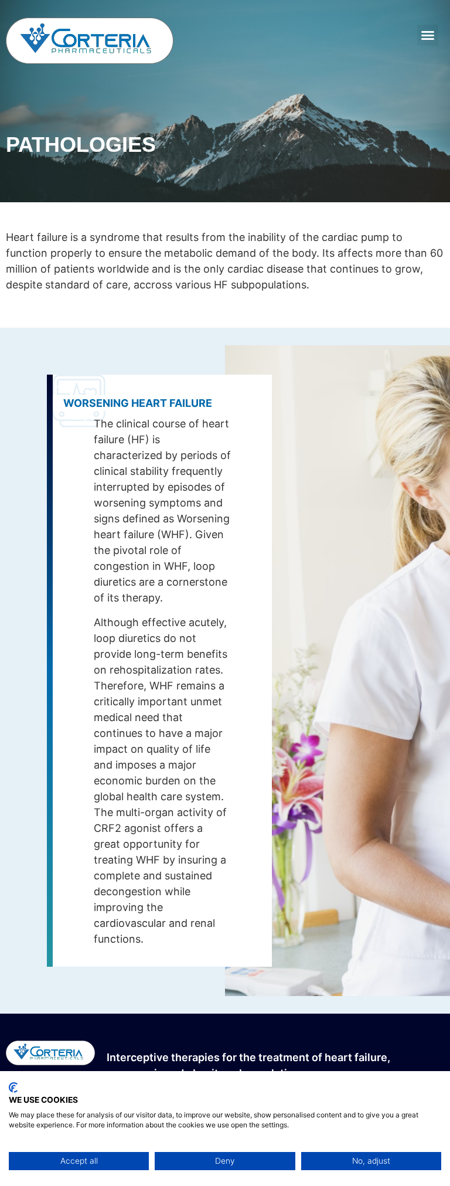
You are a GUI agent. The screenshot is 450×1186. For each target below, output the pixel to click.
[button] (427, 35)
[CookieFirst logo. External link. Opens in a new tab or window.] (13, 1087)
